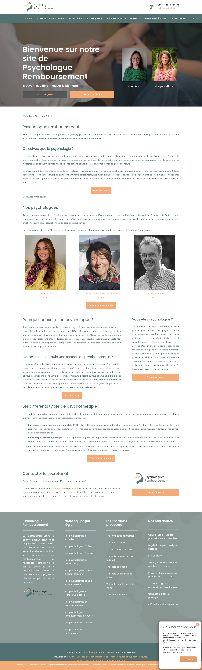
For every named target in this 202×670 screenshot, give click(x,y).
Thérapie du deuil (115, 542)
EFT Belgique (155, 555)
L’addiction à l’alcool (117, 594)
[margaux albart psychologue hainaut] (164, 64)
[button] (63, 18)
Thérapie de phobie (117, 566)
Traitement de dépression (120, 535)
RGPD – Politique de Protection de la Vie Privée (101, 660)
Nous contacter (188, 659)
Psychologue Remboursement (99, 652)
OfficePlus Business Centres (163, 604)
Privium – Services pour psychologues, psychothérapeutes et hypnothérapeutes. (107, 656)
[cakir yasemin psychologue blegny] (46, 262)
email (75, 488)
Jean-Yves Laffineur (155, 293)
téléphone (59, 488)
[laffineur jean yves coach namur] (155, 262)
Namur (155, 297)
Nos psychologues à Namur (79, 553)
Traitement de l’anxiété (119, 549)
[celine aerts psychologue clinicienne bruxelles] (134, 64)
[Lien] (152, 7)
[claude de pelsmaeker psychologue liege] (101, 262)
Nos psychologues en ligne (79, 622)
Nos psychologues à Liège (78, 546)
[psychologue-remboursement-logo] (39, 6)
